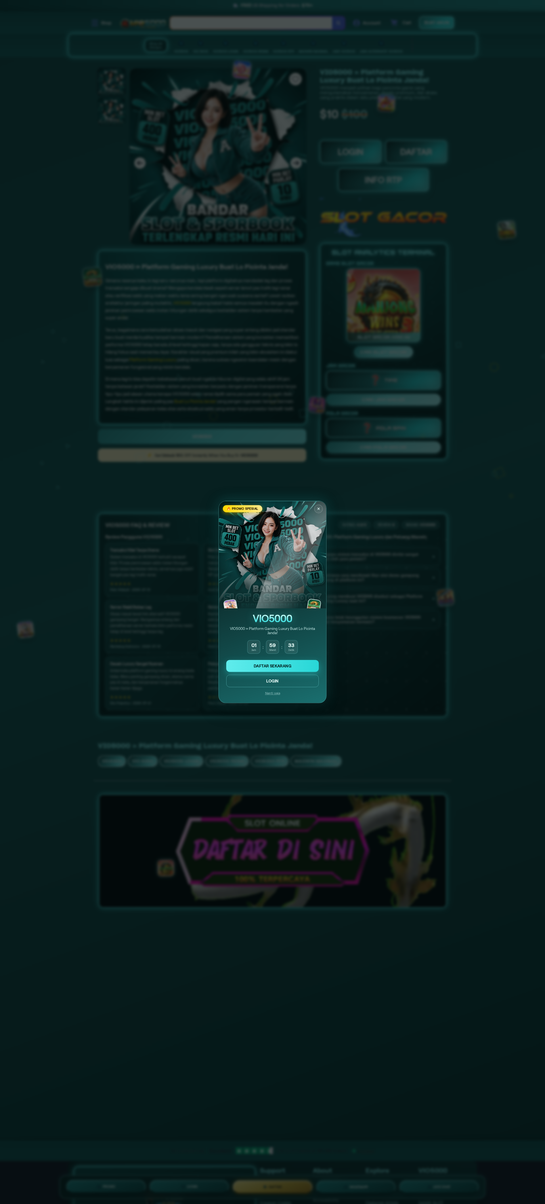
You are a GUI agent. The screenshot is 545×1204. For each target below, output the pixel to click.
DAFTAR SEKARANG (272, 666)
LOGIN (272, 681)
